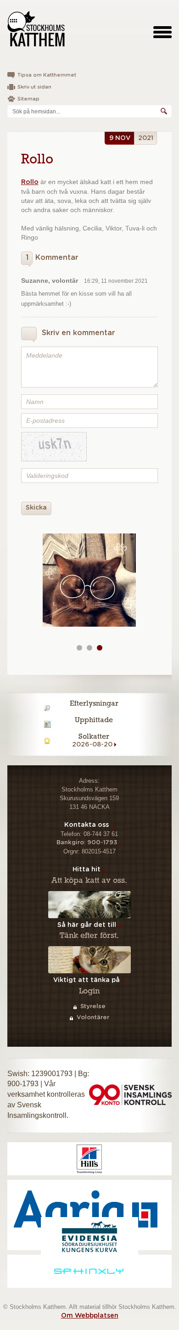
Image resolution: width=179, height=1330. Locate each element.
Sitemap (28, 98)
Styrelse (93, 1007)
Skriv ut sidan (34, 87)
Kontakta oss (86, 825)
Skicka (36, 508)
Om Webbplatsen (89, 1316)
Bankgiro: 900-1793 (86, 843)
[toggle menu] (162, 31)
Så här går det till (86, 925)
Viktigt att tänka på (86, 980)
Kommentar (52, 257)
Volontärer (93, 1018)
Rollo (30, 182)
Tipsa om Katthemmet (46, 75)
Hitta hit (87, 869)
